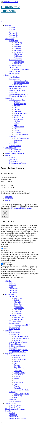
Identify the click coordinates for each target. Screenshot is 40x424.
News (11, 31)
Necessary (6, 248)
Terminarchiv (13, 33)
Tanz (15, 128)
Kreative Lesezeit (19, 117)
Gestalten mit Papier (20, 113)
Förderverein (18, 58)
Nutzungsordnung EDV (22, 69)
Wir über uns (9, 39)
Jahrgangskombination (21, 83)
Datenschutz (13, 161)
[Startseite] (1, 22)
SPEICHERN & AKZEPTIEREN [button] (12, 277)
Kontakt (8, 155)
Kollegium (17, 44)
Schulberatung (18, 54)
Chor (15, 107)
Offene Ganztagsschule (21, 138)
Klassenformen (14, 79)
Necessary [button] (4, 246)
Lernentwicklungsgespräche (18, 94)
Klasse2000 (13, 92)
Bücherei (17, 106)
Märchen (17, 121)
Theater (16, 130)
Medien (16, 123)
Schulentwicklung (15, 60)
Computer (17, 109)
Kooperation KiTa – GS (17, 96)
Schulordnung (14, 67)
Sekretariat (17, 46)
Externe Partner (19, 52)
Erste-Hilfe (17, 111)
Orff (15, 125)
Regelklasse (18, 85)
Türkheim (10, 9)
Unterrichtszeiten (15, 65)
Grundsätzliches (14, 77)
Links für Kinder (15, 149)
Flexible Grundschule (21, 81)
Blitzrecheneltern (15, 146)
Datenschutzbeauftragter (17, 163)
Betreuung (12, 136)
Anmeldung (18, 140)
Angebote (8, 98)
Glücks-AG (18, 115)
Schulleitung (18, 43)
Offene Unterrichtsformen (18, 86)
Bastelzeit (17, 102)
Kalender (12, 27)
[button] (20, 422)
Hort (15, 142)
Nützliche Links (10, 148)
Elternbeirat (17, 48)
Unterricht (8, 75)
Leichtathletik (18, 119)
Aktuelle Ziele (18, 64)
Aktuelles (8, 25)
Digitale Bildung (15, 88)
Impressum (13, 159)
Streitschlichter (19, 127)
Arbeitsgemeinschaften (17, 100)
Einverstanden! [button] (6, 208)
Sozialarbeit (18, 56)
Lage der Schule (14, 71)
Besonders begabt (20, 104)
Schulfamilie (13, 41)
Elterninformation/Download (15, 153)
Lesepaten (12, 144)
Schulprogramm (19, 62)
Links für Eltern (14, 151)
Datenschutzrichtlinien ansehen (21, 208)
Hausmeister (18, 50)
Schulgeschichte (14, 73)
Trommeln (17, 132)
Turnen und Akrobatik (21, 134)
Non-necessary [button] (6, 262)
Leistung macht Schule (17, 90)
